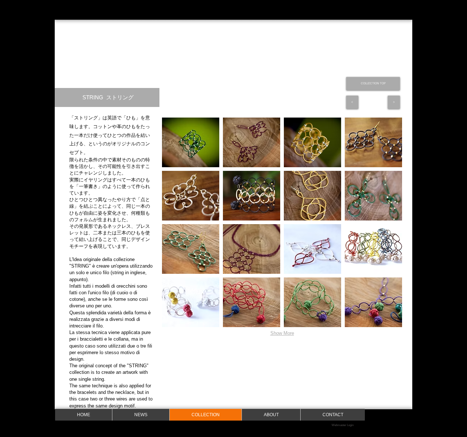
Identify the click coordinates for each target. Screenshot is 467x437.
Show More (282, 333)
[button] (190, 142)
